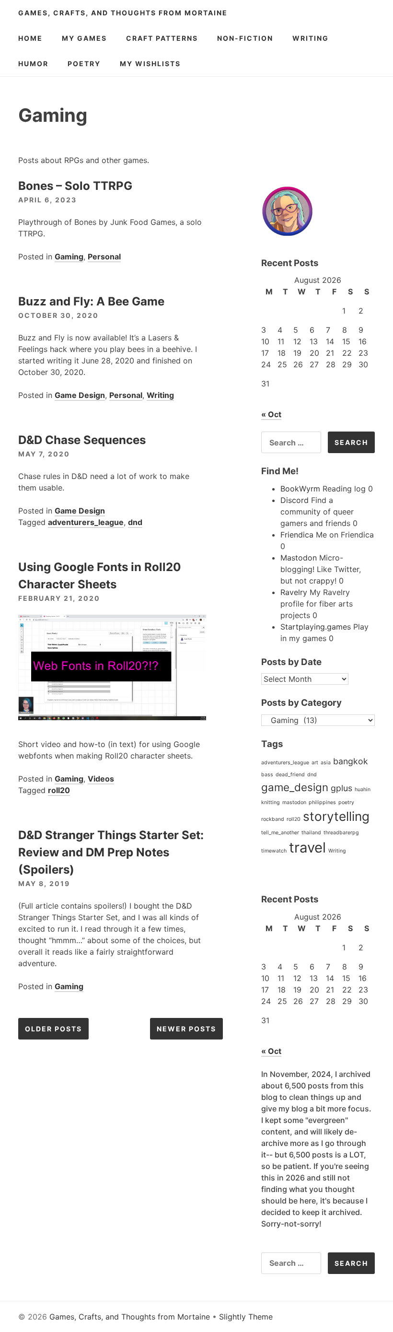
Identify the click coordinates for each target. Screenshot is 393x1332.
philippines (322, 802)
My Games (84, 38)
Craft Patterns (162, 38)
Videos (101, 778)
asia (326, 762)
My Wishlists (150, 63)
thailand (311, 833)
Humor (33, 63)
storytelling (336, 816)
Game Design (80, 395)
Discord (294, 500)
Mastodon (298, 557)
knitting (270, 802)
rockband (272, 819)
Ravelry (293, 592)
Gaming (69, 256)
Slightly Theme (246, 1316)
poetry (346, 802)
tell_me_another (280, 833)
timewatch (274, 851)
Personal (104, 256)
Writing (310, 38)
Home (30, 38)
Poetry (84, 63)
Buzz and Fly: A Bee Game (91, 301)
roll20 (59, 790)
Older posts (53, 1029)
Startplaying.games (315, 626)
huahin (362, 789)
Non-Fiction (245, 38)
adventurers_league (86, 522)
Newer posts (186, 1029)
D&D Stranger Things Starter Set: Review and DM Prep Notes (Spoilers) (111, 852)
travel (307, 847)
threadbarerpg (341, 833)
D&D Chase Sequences (82, 440)
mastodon (294, 802)
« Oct (271, 414)
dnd (135, 522)
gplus (341, 788)
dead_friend (290, 774)
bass (267, 774)
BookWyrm (300, 488)
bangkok (350, 761)
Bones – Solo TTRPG (75, 186)
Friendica (296, 534)
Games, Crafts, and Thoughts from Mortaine (123, 13)
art (315, 762)
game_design (294, 787)
